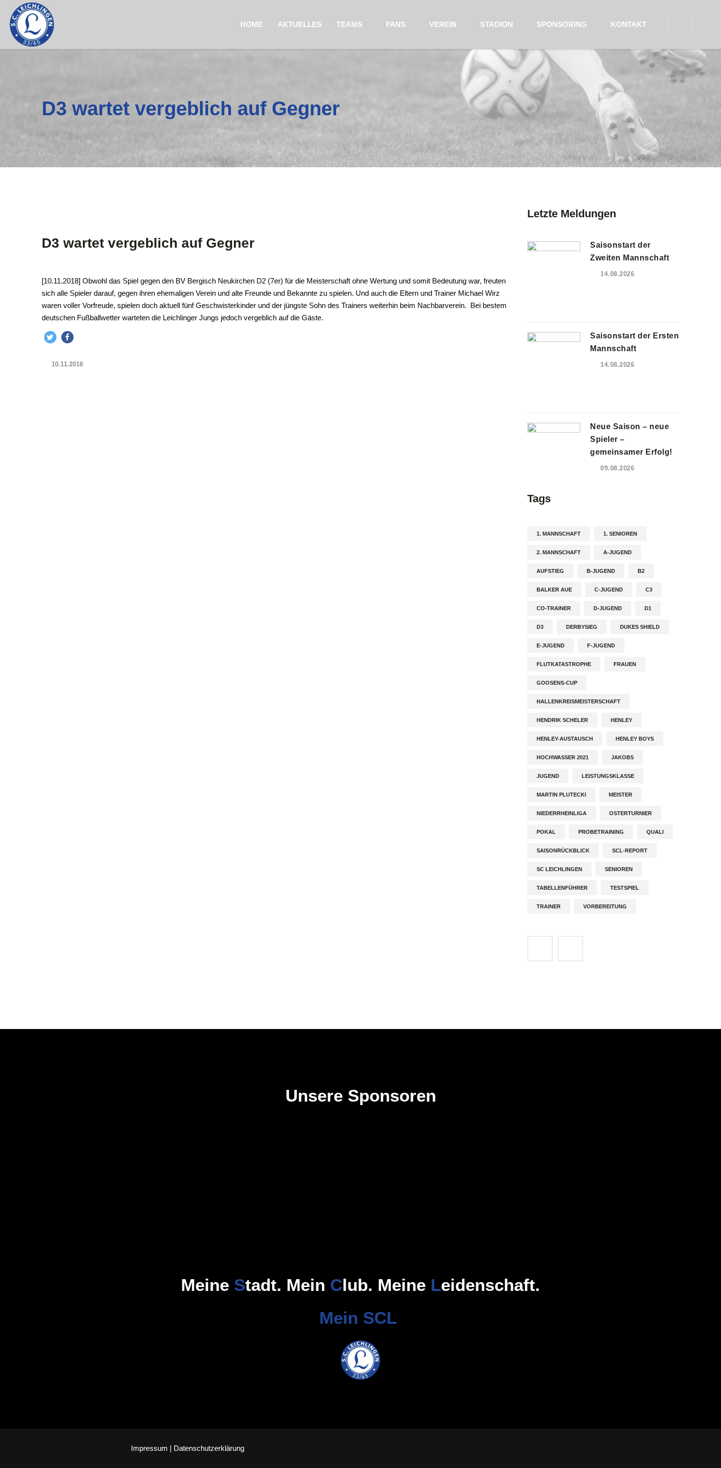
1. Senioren (620, 534)
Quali (655, 832)
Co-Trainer (554, 608)
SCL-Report (629, 850)
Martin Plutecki (561, 795)
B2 (641, 571)
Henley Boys (635, 739)
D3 (540, 627)
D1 (647, 608)
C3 (648, 589)
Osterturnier (630, 813)
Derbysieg (581, 627)
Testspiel (624, 888)
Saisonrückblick (563, 850)
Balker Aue (554, 589)
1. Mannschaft (559, 534)
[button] (50, 337)
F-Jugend (601, 645)
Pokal (546, 832)
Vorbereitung (605, 906)
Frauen (625, 664)
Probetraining (601, 832)
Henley (621, 720)
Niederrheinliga (562, 813)
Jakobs (622, 757)
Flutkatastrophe (564, 664)
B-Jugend (601, 571)
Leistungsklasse (608, 776)
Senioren (619, 869)
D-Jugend (607, 608)
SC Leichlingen (559, 869)
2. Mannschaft (559, 552)
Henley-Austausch (565, 739)
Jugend (548, 776)
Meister (620, 795)
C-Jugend (608, 589)
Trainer (549, 906)
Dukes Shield (640, 627)
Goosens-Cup (557, 683)
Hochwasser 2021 (563, 757)
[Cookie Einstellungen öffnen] (21, 1455)
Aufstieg (550, 571)
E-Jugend (551, 645)
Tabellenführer (562, 888)
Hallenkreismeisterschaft (578, 701)
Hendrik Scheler (562, 720)
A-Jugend (617, 552)
